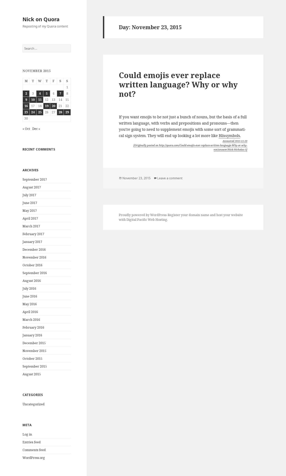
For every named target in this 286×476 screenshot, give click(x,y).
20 (53, 106)
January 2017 (32, 242)
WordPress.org (34, 458)
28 (60, 112)
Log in (27, 434)
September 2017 (35, 179)
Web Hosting (157, 219)
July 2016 (29, 288)
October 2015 (32, 358)
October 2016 (32, 265)
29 (67, 112)
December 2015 (34, 343)
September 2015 (35, 366)
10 (33, 100)
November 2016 (34, 257)
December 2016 (34, 249)
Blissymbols (229, 135)
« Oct (26, 129)
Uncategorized (34, 404)
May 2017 (30, 211)
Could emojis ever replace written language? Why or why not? (178, 84)
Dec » (36, 129)
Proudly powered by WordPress (143, 215)
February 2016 (33, 327)
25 (40, 112)
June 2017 (30, 203)
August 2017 (32, 187)
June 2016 (30, 296)
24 (33, 112)
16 (26, 106)
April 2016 (30, 312)
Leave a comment (169, 178)
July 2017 (29, 195)
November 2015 (34, 351)
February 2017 (33, 234)
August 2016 (32, 281)
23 (26, 112)
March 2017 (31, 226)
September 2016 (35, 273)
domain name (199, 215)
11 (40, 100)
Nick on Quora (41, 19)
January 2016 (32, 335)
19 (46, 106)
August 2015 (32, 374)
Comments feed (34, 450)
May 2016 (30, 304)
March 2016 (31, 320)
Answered (235, 141)
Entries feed (32, 442)
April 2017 (30, 218)
